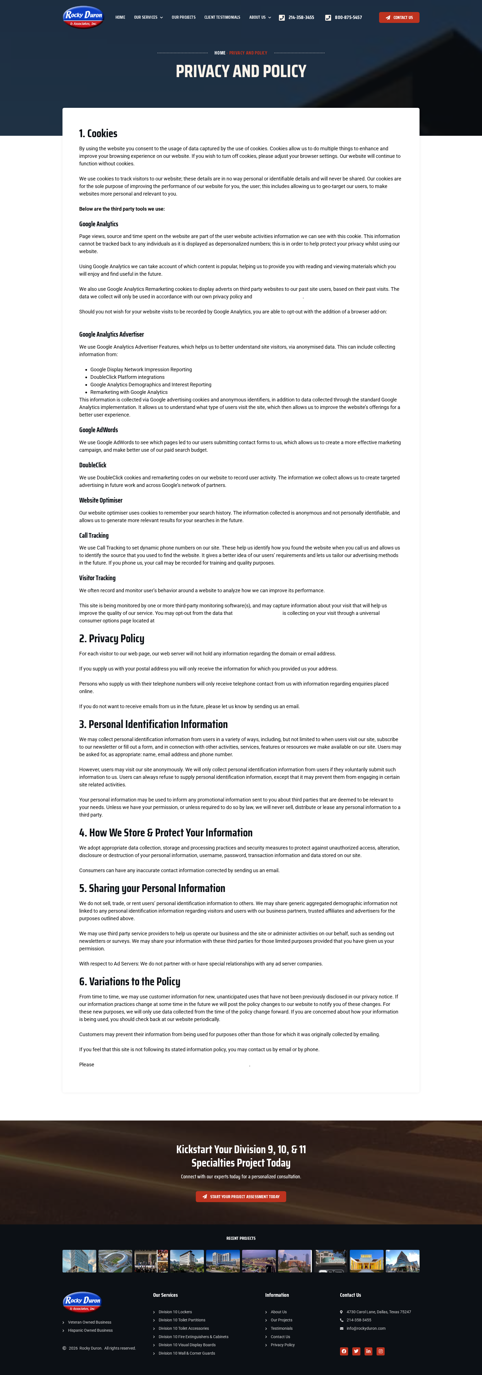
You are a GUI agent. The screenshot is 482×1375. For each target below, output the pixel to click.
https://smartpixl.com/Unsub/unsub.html (201, 621)
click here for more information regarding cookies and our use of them (172, 1064)
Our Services (145, 17)
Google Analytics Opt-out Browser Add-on (124, 319)
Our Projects (183, 17)
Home (120, 17)
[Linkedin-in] (369, 1351)
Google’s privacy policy (278, 296)
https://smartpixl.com (257, 613)
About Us (257, 17)
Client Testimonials (222, 17)
